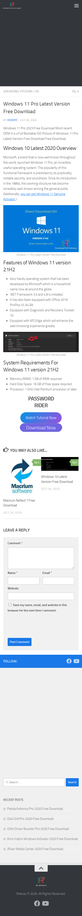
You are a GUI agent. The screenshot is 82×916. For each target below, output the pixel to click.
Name (12, 573)
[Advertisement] (41, 43)
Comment (15, 543)
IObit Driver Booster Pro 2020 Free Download (38, 829)
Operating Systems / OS (21, 91)
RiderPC (12, 120)
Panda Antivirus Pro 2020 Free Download (35, 809)
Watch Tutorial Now (41, 418)
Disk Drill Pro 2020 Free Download (30, 819)
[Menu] (76, 5)
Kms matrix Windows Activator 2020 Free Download (42, 839)
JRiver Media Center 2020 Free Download (35, 849)
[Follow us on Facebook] (69, 661)
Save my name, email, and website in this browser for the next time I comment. (37, 607)
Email (47, 573)
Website (13, 588)
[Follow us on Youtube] (76, 661)
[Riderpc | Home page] (15, 5)
